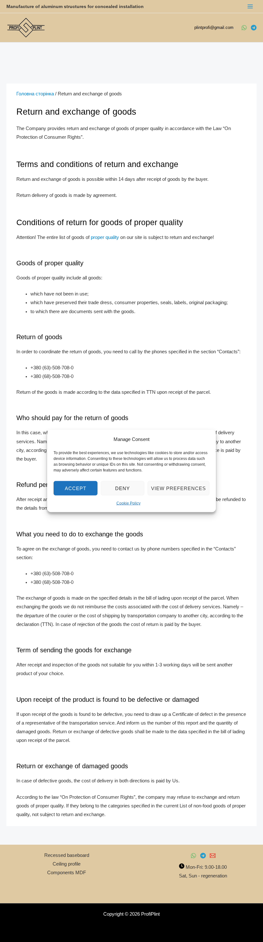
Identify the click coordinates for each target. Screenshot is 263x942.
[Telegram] (254, 28)
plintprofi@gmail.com (214, 27)
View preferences (178, 488)
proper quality (105, 237)
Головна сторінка (35, 93)
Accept (75, 488)
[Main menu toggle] (250, 6)
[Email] (213, 855)
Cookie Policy (128, 503)
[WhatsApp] (244, 28)
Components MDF (66, 872)
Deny (122, 488)
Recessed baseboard (66, 855)
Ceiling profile (67, 864)
